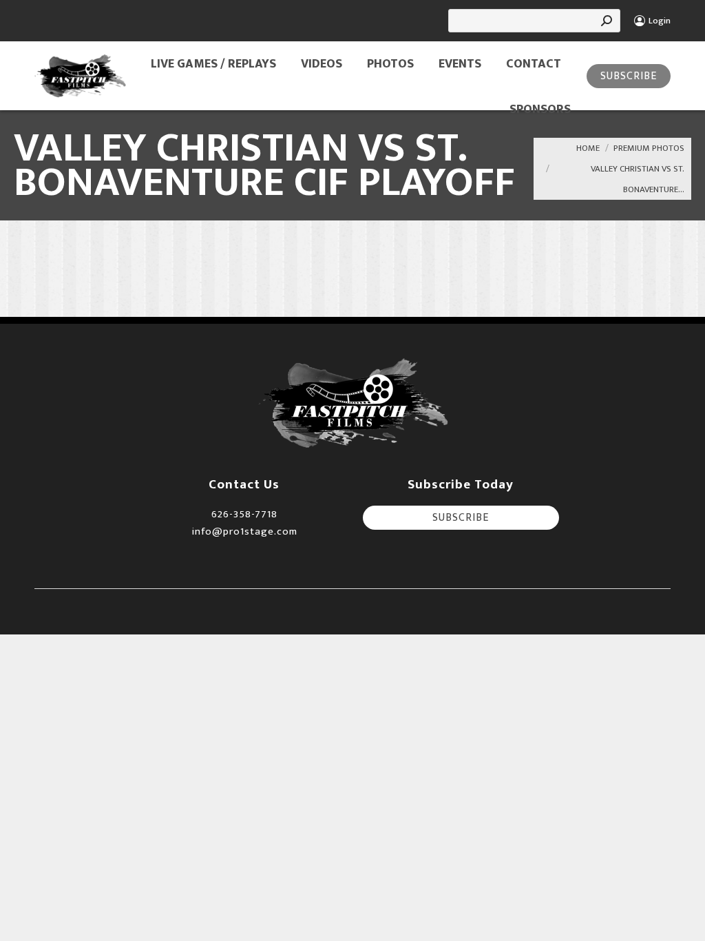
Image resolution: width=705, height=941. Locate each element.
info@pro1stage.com (244, 531)
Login (660, 21)
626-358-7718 (244, 514)
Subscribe (628, 76)
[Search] (606, 20)
